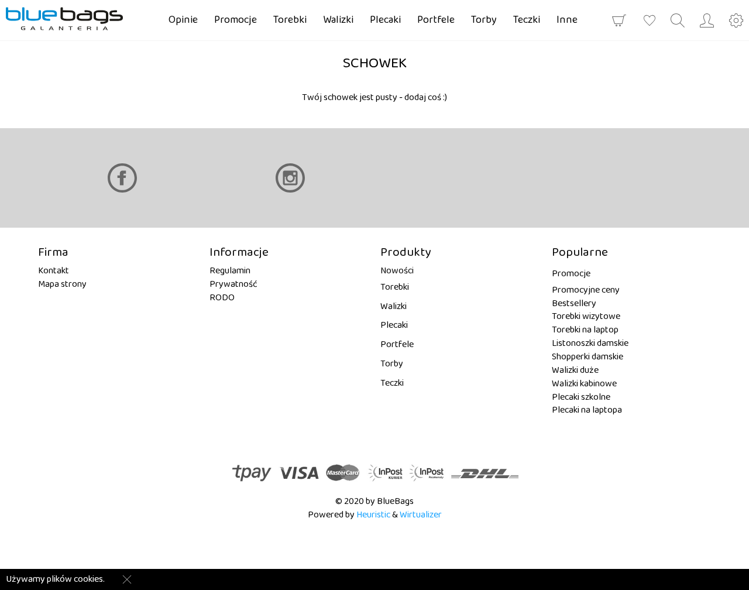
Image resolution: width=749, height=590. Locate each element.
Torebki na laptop (585, 330)
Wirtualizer (421, 514)
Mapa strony (62, 284)
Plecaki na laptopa (587, 410)
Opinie (183, 20)
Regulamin (229, 270)
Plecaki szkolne (581, 397)
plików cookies (75, 579)
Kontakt (53, 270)
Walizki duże (575, 370)
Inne (567, 20)
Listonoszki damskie (590, 343)
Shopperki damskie (587, 356)
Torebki (290, 20)
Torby (484, 20)
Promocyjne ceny (586, 290)
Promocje (235, 20)
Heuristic (373, 514)
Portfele (436, 20)
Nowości (397, 270)
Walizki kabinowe (584, 383)
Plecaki (385, 20)
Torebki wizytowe (586, 316)
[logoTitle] (73, 18)
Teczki (526, 20)
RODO (222, 297)
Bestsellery (574, 303)
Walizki (338, 20)
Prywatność (233, 284)
